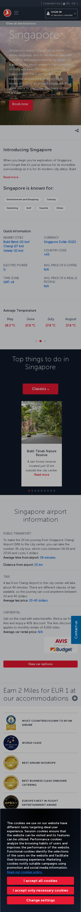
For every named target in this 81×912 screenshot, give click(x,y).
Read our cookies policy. (25, 872)
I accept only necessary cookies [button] (40, 890)
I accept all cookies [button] (40, 881)
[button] (40, 900)
